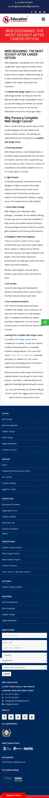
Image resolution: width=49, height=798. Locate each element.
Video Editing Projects (11, 559)
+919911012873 (25, 2)
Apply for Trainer (9, 489)
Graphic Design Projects (12, 547)
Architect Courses (9, 449)
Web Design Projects (11, 553)
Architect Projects (9, 565)
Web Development (10, 425)
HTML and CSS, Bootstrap (22, 355)
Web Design (7, 419)
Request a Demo (14, 795)
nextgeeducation (12, 704)
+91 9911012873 (12, 694)
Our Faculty (7, 477)
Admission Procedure (11, 504)
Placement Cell (8, 522)
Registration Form (9, 510)
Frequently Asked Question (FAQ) (16, 471)
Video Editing (7, 437)
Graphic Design (8, 431)
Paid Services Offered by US (13, 762)
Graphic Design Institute (12, 587)
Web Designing (8, 608)
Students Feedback (10, 529)
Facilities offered (9, 483)
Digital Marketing (9, 443)
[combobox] (5, 642)
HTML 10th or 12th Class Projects (16, 572)
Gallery (5, 533)
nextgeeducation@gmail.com (25, 6)
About (4, 465)
